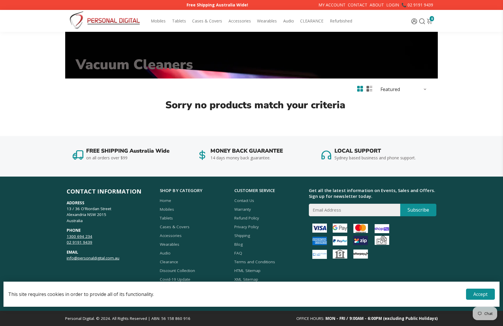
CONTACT (357, 5)
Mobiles (158, 21)
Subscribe (418, 210)
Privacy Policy (246, 226)
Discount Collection (177, 270)
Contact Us (244, 200)
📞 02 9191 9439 (417, 5)
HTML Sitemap (247, 270)
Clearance (169, 261)
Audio (288, 21)
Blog (238, 244)
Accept (480, 294)
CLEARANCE (311, 21)
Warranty (242, 209)
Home (165, 200)
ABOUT (377, 5)
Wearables (267, 21)
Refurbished (341, 21)
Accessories (240, 21)
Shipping (242, 235)
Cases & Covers (207, 21)
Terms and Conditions (254, 261)
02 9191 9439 (79, 242)
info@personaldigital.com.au (93, 258)
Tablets (179, 21)
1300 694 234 (79, 236)
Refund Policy (246, 218)
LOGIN (392, 5)
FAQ (238, 253)
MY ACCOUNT (332, 5)
